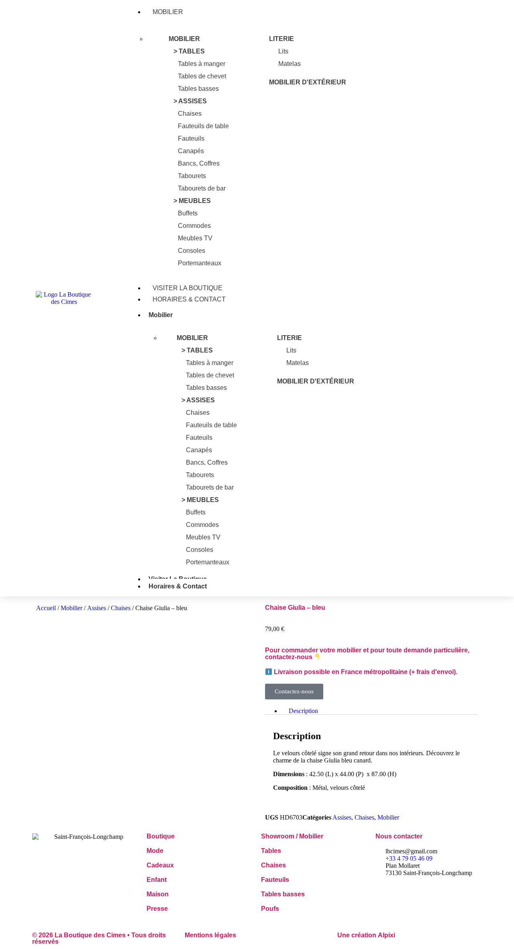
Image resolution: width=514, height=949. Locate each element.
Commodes (194, 225)
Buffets (188, 213)
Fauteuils (191, 138)
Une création (366, 935)
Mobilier (168, 11)
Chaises (190, 113)
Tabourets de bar (202, 188)
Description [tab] (303, 710)
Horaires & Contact (189, 299)
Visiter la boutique (187, 288)
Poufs (270, 908)
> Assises (190, 101)
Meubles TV (195, 238)
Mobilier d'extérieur (307, 82)
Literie (281, 38)
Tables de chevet (202, 76)
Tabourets (192, 175)
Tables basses (198, 88)
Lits (283, 51)
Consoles (191, 250)
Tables (271, 850)
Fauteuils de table (203, 126)
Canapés (191, 151)
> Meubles (192, 200)
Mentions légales (210, 935)
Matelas (289, 63)
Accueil (46, 608)
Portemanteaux (199, 263)
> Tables (189, 51)
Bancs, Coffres (199, 163)
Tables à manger (201, 63)
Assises (96, 608)
